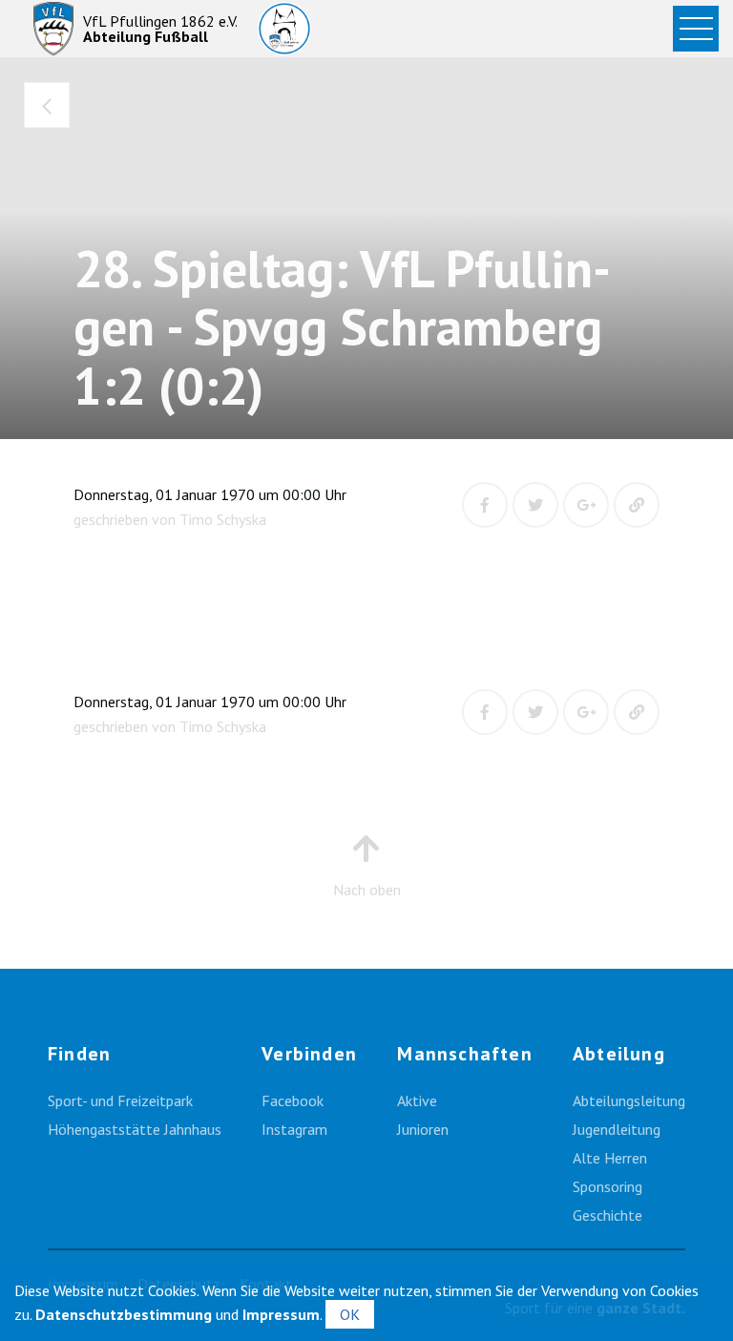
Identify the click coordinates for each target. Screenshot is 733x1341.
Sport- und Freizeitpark (120, 1100)
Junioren (423, 1129)
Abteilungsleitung (629, 1100)
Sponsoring (607, 1186)
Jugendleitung (616, 1129)
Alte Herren (610, 1157)
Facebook (293, 1100)
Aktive (417, 1100)
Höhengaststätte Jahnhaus (134, 1129)
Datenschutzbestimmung (123, 1314)
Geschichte (607, 1215)
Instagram (294, 1129)
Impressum (281, 1314)
